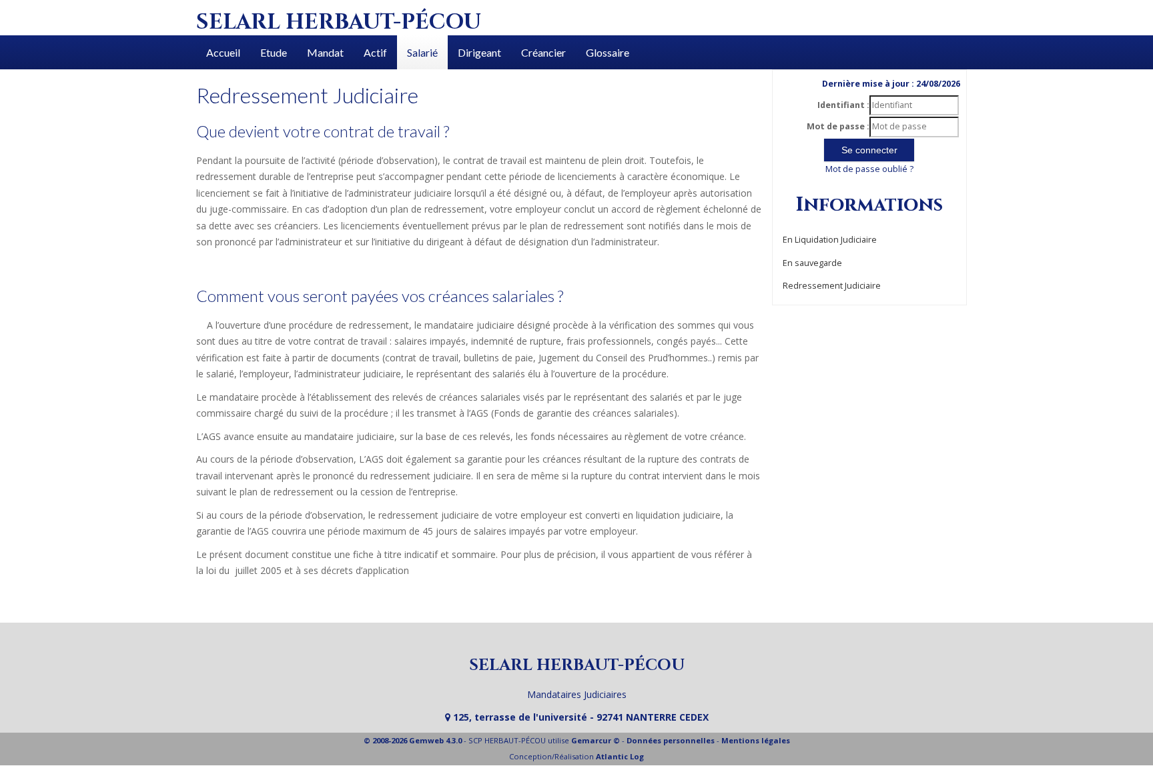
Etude (273, 52)
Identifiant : (843, 105)
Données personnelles (671, 740)
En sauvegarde (812, 263)
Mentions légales (755, 740)
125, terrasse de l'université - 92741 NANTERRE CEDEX (579, 717)
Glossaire (607, 52)
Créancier (543, 52)
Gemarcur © (595, 740)
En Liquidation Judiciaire (830, 239)
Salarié (422, 52)
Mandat (325, 52)
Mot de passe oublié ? (869, 169)
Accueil (223, 52)
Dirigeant (479, 52)
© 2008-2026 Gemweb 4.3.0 (413, 740)
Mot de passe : (838, 126)
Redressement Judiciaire (832, 285)
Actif (375, 52)
